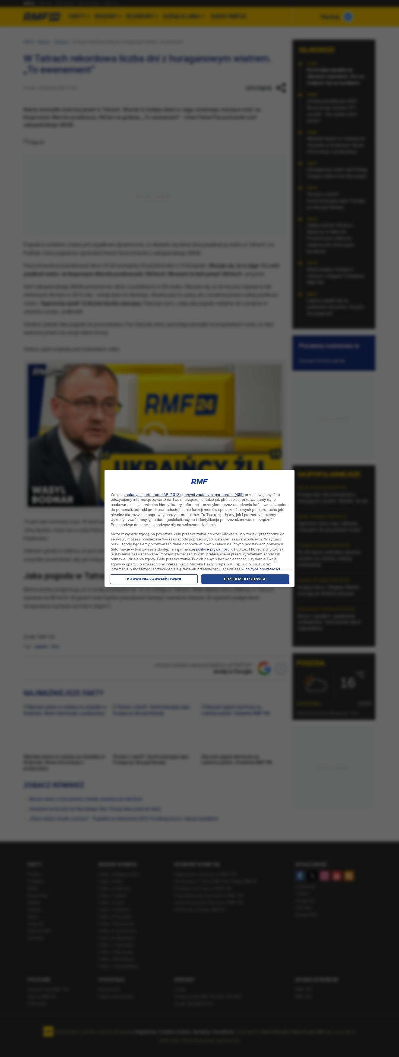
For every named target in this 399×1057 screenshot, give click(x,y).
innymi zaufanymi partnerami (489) (214, 494)
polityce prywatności (213, 549)
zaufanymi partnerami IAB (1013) (152, 494)
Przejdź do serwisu (245, 579)
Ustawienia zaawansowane (153, 579)
